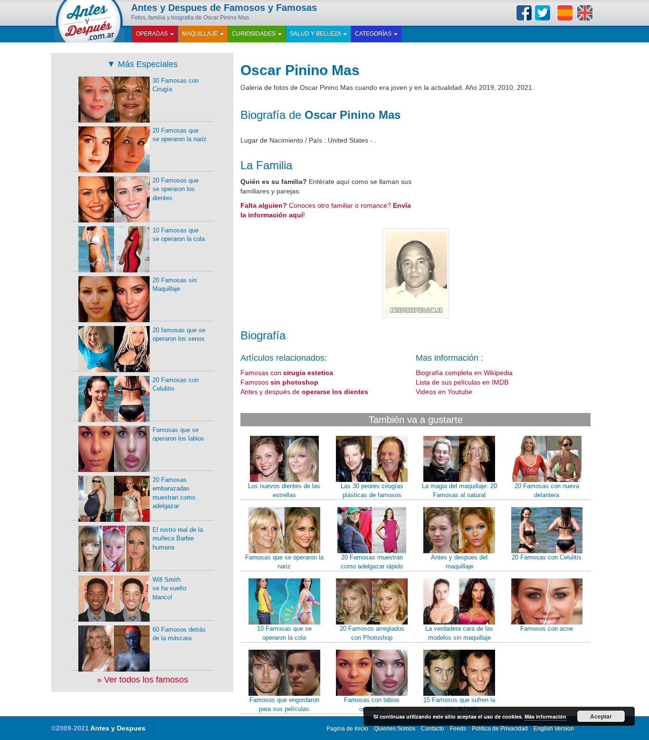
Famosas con (286, 372)
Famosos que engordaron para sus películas (284, 704)
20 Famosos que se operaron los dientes (176, 189)
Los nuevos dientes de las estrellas (284, 490)
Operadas (152, 33)
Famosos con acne (546, 628)
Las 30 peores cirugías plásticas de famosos (372, 490)
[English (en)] (585, 13)
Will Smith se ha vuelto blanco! (169, 588)
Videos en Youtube (444, 391)
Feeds (458, 728)
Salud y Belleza (316, 33)
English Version (554, 728)
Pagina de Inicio (347, 728)
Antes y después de (304, 391)
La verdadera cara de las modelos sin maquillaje (459, 633)
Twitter (542, 13)
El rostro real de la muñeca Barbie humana (178, 538)
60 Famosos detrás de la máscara (179, 634)
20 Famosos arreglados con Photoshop (372, 633)
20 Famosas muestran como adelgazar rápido (372, 562)
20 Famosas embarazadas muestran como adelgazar (174, 493)
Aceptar (601, 716)
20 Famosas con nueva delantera (547, 490)
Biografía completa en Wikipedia (464, 372)
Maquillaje (200, 33)
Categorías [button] (374, 33)
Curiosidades (254, 33)
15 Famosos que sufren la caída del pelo (459, 704)
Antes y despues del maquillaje (459, 562)
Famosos (279, 382)
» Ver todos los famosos (142, 679)
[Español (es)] (565, 13)
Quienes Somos (394, 728)
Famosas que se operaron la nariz (284, 562)
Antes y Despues (117, 728)
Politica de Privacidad (500, 728)
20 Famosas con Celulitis (547, 557)
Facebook (524, 13)
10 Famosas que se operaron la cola (284, 633)
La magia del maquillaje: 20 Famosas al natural (459, 490)
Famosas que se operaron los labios (178, 434)
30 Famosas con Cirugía (176, 85)
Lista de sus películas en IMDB (462, 382)
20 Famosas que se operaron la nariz (180, 135)
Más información (545, 716)
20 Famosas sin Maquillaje (175, 285)
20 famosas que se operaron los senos (179, 335)
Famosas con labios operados (372, 704)
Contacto (432, 728)
